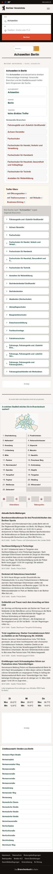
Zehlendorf (10, 489)
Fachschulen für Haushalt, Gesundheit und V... (27, 259)
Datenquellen (39, 504)
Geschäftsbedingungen (10, 862)
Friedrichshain (35, 435)
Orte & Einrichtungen (32, 858)
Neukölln (34, 455)
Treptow (9, 480)
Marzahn (33, 450)
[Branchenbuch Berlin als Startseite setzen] (41, 499)
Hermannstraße (8, 769)
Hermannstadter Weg (11, 764)
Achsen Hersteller (16, 131)
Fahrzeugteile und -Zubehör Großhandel (26, 125)
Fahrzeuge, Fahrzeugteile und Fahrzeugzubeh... (21, 363)
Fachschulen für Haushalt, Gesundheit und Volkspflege (26, 163)
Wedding (34, 480)
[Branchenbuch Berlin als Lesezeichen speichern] (29, 499)
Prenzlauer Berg (37, 460)
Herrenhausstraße (9, 821)
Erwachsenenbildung (18, 323)
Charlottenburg (10, 435)
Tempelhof (10, 475)
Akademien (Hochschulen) (20, 299)
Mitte (7, 455)
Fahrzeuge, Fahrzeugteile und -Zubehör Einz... (26, 346)
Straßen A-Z (18, 858)
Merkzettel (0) (46, 2)
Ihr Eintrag (38, 862)
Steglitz (34, 470)
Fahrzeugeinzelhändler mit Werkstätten (25, 372)
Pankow (9, 460)
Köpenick (33, 445)
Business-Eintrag (16, 202)
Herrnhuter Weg (8, 845)
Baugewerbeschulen (17, 315)
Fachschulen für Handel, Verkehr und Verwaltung (25, 147)
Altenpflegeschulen (17, 307)
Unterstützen (14, 504)
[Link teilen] (16, 499)
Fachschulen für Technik (19, 171)
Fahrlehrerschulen (17, 338)
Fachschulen (14, 138)
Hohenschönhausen (37, 440)
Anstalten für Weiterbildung (20, 178)
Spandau (9, 470)
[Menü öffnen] (48, 8)
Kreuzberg (9, 445)
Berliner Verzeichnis (13, 63)
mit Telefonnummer (17, 197)
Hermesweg (7, 797)
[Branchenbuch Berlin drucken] (4, 499)
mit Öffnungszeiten (16, 193)
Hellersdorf (9, 440)
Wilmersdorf (35, 484)
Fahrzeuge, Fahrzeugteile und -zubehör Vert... (25, 355)
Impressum (6, 855)
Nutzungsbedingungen (32, 855)
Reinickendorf (11, 465)
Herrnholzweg (8, 840)
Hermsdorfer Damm (10, 802)
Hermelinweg (7, 788)
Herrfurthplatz (8, 826)
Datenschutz (17, 855)
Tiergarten (35, 475)
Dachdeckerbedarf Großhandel (22, 283)
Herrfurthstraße (8, 830)
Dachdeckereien (16, 291)
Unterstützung (27, 862)
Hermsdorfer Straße (10, 807)
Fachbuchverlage (16, 330)
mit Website (36, 197)
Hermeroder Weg (9, 792)
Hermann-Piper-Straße (11, 754)
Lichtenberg (9, 450)
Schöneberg (35, 465)
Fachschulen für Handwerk (20, 155)
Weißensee (10, 484)
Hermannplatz (8, 759)
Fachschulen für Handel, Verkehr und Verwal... (25, 243)
